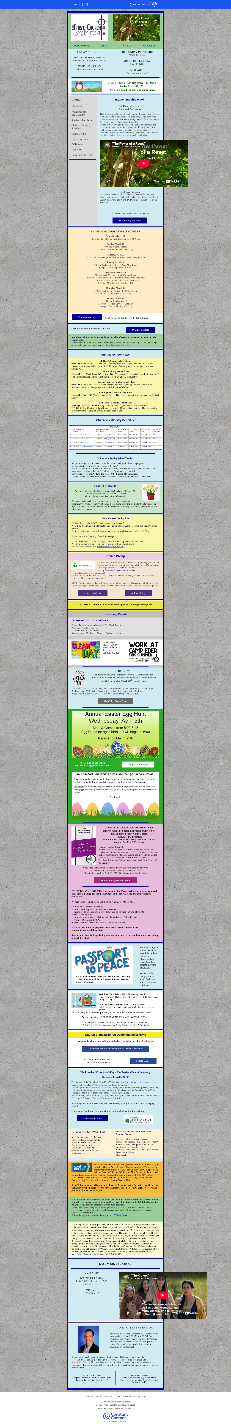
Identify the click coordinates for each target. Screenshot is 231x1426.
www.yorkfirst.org (123, 564)
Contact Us (149, 45)
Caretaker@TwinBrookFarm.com (102, 407)
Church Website (92, 593)
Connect (103, 45)
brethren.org (148, 1041)
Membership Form (93, 1118)
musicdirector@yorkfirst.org (110, 546)
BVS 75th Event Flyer (115, 701)
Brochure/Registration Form (115, 880)
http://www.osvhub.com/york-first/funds (118, 570)
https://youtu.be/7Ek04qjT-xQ (113, 1215)
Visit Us (127, 45)
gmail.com (145, 967)
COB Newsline (143, 1061)
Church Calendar (86, 317)
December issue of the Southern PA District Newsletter (116, 1048)
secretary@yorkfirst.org (114, 1408)
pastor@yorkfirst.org (81, 1362)
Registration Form (138, 764)
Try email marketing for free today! (115, 1421)
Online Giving (138, 593)
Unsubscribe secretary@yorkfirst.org (115, 1401)
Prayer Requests (140, 330)
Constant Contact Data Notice (122, 1405)
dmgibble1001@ (148, 964)
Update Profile (102, 1405)
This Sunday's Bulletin (130, 220)
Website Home (82, 45)
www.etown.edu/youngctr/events (87, 1254)
